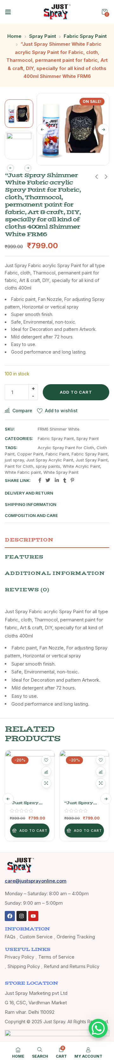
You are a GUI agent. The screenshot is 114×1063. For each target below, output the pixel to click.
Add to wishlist (61, 410)
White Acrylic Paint (81, 466)
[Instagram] (21, 916)
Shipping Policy (24, 966)
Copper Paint (30, 453)
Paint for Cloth (19, 466)
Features (24, 557)
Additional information (55, 573)
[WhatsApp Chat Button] (98, 1028)
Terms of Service (56, 957)
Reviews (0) (27, 589)
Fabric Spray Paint (85, 36)
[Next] (103, 129)
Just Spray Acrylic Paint (49, 459)
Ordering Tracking (76, 936)
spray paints (48, 466)
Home (14, 36)
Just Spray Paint (92, 459)
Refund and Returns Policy (71, 966)
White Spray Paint (61, 472)
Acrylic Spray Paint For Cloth (66, 447)
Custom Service (36, 936)
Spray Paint (42, 36)
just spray (14, 459)
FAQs (10, 936)
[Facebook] (10, 916)
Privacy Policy (19, 957)
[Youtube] (33, 916)
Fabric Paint (57, 453)
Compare (22, 410)
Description (29, 540)
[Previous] (42, 129)
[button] (104, 12)
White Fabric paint (23, 472)
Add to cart (76, 392)
